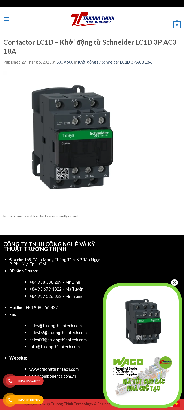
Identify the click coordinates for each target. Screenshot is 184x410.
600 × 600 (64, 61)
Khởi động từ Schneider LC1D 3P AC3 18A (115, 61)
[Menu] (6, 19)
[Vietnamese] (177, 403)
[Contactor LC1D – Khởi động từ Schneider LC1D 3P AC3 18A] (70, 138)
